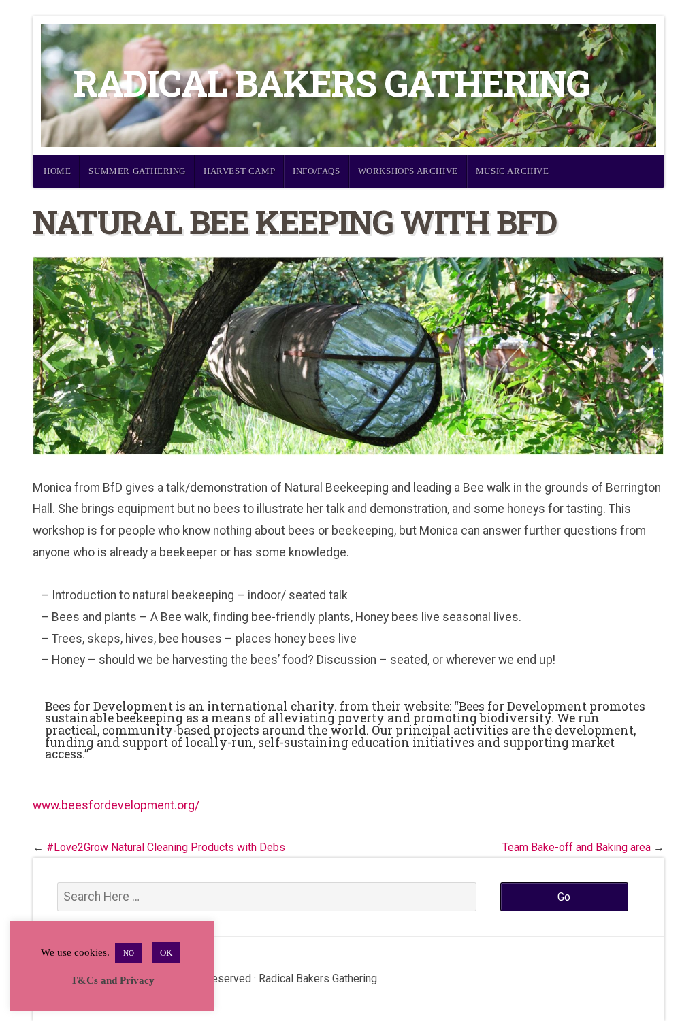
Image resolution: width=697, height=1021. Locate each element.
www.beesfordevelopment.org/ (116, 805)
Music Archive (512, 171)
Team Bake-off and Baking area (576, 847)
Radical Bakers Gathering (331, 82)
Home (57, 171)
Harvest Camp (239, 171)
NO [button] (128, 953)
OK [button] (166, 953)
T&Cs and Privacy (113, 980)
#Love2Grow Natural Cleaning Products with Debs (165, 847)
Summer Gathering (137, 171)
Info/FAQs (316, 171)
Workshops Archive (408, 171)
